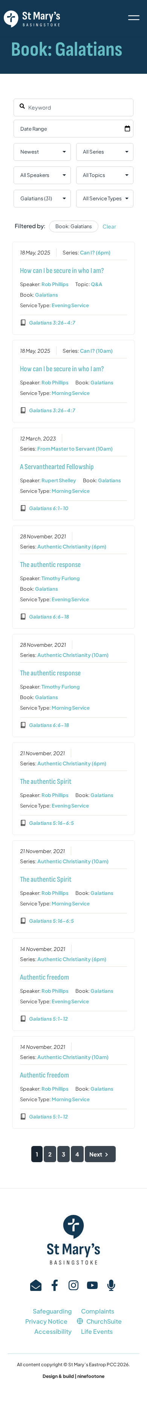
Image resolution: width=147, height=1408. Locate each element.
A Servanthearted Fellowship (57, 466)
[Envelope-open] (35, 1285)
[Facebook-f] (54, 1285)
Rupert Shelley (58, 480)
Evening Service (70, 305)
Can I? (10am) (96, 350)
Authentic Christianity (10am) (73, 655)
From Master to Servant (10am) (75, 448)
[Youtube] (92, 1285)
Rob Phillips (55, 284)
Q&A (96, 284)
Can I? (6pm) (95, 252)
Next (95, 1154)
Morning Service (71, 393)
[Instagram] (73, 1285)
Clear (109, 226)
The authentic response (50, 564)
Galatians (46, 295)
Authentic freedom (44, 977)
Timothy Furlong (60, 578)
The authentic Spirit (45, 781)
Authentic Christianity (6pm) (71, 546)
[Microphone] (111, 1285)
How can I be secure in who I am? (62, 270)
